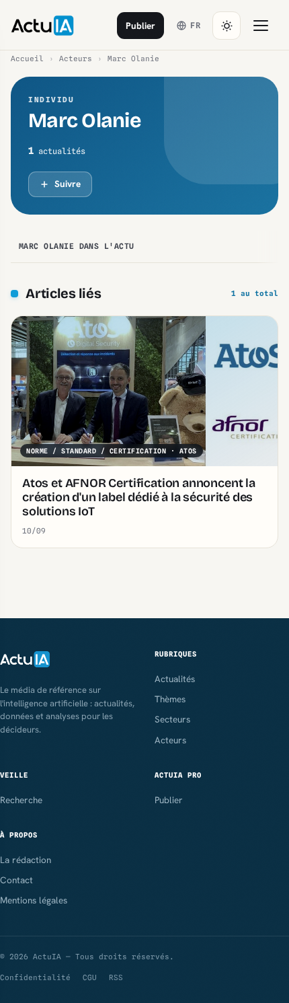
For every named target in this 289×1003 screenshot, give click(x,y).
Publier (140, 26)
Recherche (21, 800)
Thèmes (170, 699)
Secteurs (172, 719)
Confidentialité (35, 977)
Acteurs (75, 58)
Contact (16, 880)
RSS (116, 977)
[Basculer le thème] (226, 25)
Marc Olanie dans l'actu (76, 246)
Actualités (175, 679)
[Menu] (261, 25)
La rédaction (25, 860)
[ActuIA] (42, 25)
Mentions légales (33, 900)
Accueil (27, 58)
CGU (90, 977)
